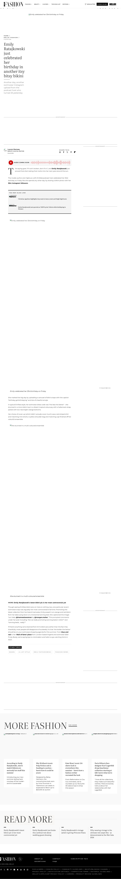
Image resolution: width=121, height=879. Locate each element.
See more (73, 725)
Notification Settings (58, 871)
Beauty (36, 4)
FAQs (55, 861)
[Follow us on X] (4, 869)
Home (6, 35)
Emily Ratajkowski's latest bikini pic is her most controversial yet (39, 603)
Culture (45, 4)
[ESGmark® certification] (19, 859)
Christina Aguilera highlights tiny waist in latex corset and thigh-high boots (42, 199)
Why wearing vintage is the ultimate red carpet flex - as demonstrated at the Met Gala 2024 (102, 834)
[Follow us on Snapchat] (17, 869)
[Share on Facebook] (63, 152)
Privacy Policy (39, 871)
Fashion (28, 4)
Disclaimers (38, 869)
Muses (12, 652)
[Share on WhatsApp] (60, 152)
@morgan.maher (41, 617)
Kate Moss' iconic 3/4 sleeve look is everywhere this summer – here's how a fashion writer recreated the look (74, 769)
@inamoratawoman (24, 617)
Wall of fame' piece (24, 634)
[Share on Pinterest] (71, 152)
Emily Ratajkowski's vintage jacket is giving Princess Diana (73, 831)
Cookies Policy (53, 869)
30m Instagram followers (18, 183)
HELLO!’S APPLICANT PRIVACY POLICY (48, 874)
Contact (56, 859)
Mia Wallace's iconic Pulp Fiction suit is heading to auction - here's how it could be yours (44, 768)
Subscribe (102, 4)
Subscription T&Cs (77, 859)
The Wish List (56, 4)
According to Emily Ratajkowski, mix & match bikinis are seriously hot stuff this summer (16, 768)
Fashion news (61, 652)
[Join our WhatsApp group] (27, 869)
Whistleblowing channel (96, 869)
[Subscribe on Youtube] (21, 869)
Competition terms (80, 871)
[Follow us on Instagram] (7, 869)
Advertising (40, 861)
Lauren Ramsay (14, 149)
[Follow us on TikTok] (14, 869)
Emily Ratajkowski (59, 168)
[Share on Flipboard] (75, 152)
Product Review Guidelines (89, 874)
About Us (39, 859)
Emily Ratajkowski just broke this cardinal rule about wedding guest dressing (44, 832)
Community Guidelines (72, 869)
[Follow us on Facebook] (1, 869)
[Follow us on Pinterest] (11, 869)
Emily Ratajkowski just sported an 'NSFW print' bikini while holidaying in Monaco (42, 208)
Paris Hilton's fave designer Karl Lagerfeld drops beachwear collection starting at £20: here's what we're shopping (104, 769)
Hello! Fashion (11, 37)
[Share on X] (67, 152)
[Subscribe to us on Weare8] (24, 869)
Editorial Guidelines (100, 871)
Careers (70, 874)
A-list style (24, 652)
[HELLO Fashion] (13, 4)
